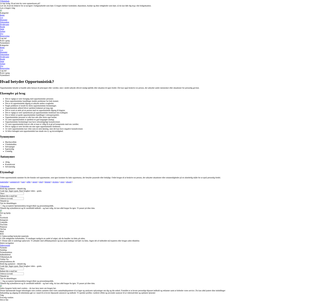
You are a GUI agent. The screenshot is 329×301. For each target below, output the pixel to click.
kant (23, 182)
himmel (48, 182)
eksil (41, 182)
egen (62, 182)
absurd (68, 182)
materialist (4, 182)
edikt (29, 182)
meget (34, 182)
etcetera (55, 182)
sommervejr (15, 182)
